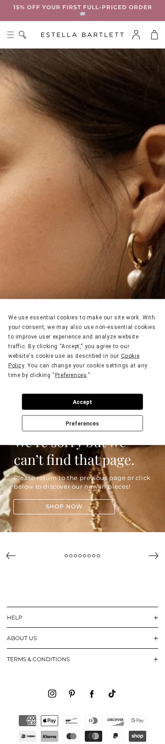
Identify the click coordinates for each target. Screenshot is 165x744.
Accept (82, 402)
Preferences (82, 423)
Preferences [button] (71, 375)
